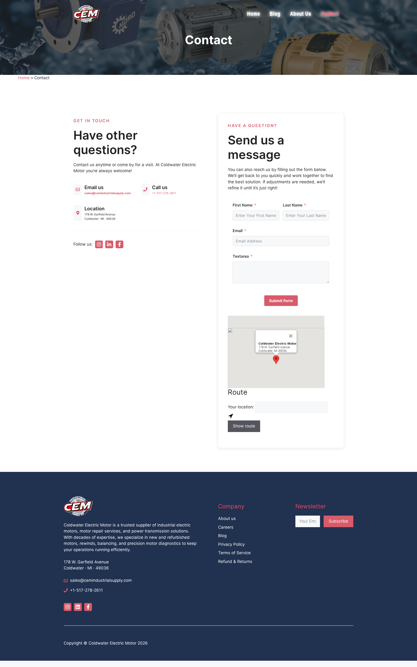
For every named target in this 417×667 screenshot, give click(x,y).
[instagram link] (99, 244)
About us (227, 518)
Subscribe (338, 521)
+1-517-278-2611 (164, 193)
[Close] (291, 336)
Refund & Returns (235, 561)
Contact (330, 14)
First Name (242, 205)
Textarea (241, 256)
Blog (275, 14)
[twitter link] (109, 244)
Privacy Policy (231, 544)
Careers (225, 527)
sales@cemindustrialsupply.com (101, 580)
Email (238, 230)
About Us (300, 14)
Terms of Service (234, 552)
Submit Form (281, 300)
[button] (276, 359)
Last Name (292, 205)
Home (253, 14)
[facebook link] (119, 244)
